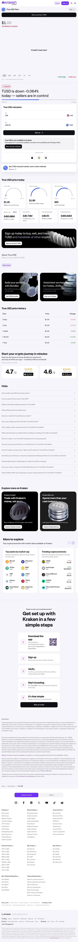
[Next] (73, 543)
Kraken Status (32, 832)
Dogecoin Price (58, 818)
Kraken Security (32, 813)
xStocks (21, 921)
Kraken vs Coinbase (33, 895)
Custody (61, 921)
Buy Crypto (5, 813)
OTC (57, 921)
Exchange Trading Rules (19, 905)
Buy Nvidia (56, 849)
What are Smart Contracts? (36, 882)
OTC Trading (6, 824)
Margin (4, 755)
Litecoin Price (57, 829)
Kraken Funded (7, 839)
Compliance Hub (47, 903)
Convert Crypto (7, 846)
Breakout (30, 919)
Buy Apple (56, 854)
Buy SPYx (5, 887)
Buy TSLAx (5, 882)
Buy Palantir (57, 859)
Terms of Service (46, 771)
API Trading (5, 829)
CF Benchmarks (29, 921)
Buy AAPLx (5, 885)
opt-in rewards (19, 755)
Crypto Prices (58, 810)
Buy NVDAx (5, 879)
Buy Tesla (56, 851)
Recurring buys (6, 834)
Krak (48, 921)
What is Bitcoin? (32, 885)
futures (9, 755)
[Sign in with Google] (39, 158)
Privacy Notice (14, 903)
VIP (35, 919)
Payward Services (13, 921)
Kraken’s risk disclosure (27, 776)
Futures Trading (7, 821)
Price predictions (58, 834)
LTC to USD (5, 870)
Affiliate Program (32, 826)
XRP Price (56, 821)
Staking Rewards (7, 832)
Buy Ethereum (31, 851)
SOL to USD (5, 859)
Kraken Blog (31, 818)
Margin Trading (6, 818)
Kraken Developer (33, 821)
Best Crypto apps (33, 890)
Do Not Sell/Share (35, 903)
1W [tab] (14, 75)
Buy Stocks (57, 846)
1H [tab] (4, 75)
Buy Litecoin (31, 865)
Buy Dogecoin (31, 854)
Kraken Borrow (6, 837)
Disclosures (30, 905)
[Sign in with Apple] (32, 158)
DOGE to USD (6, 862)
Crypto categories (59, 832)
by (6, 914)
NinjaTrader (24, 919)
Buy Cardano (31, 859)
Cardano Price (57, 824)
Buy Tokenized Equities (10, 876)
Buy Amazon (57, 857)
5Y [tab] (29, 75)
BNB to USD (5, 857)
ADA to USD (5, 865)
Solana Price (57, 826)
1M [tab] (19, 75)
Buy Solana (30, 862)
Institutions (5, 826)
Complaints (31, 837)
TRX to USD (5, 867)
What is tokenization (34, 887)
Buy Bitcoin (31, 849)
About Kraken (32, 810)
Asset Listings (31, 829)
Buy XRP (30, 857)
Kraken (10, 919)
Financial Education (34, 876)
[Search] (71, 3)
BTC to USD (5, 849)
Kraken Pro (16, 919)
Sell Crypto (5, 816)
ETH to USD (5, 851)
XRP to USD (5, 854)
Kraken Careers (32, 816)
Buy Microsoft (57, 862)
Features (5, 810)
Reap (36, 921)
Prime (52, 921)
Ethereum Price (58, 816)
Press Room (31, 824)
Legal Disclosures (55, 938)
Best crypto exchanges (35, 892)
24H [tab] (9, 75)
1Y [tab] (24, 75)
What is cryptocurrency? (35, 879)
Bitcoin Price (57, 813)
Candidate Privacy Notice (42, 905)
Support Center (32, 834)
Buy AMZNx (5, 890)
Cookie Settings (23, 903)
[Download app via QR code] (46, 158)
